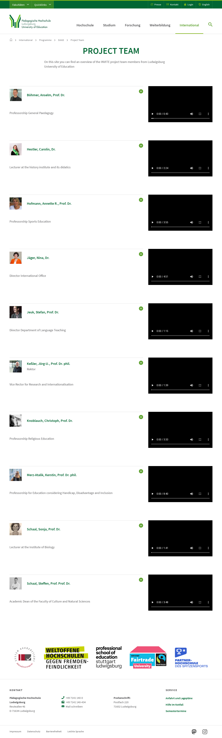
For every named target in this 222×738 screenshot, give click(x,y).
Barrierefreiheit (54, 731)
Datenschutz (33, 731)
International (189, 25)
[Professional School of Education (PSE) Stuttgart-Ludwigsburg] (109, 657)
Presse (157, 4)
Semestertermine (176, 711)
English (206, 4)
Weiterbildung (160, 25)
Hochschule (85, 25)
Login (190, 4)
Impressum (15, 731)
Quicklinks (40, 4)
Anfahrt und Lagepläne (179, 698)
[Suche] (210, 25)
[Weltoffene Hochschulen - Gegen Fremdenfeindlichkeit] (66, 657)
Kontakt (174, 4)
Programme (45, 40)
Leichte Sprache (75, 731)
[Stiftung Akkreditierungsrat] (25, 657)
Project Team (77, 40)
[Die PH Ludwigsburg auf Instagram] (204, 732)
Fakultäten (18, 4)
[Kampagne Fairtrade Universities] (148, 657)
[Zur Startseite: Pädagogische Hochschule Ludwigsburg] (30, 21)
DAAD (61, 40)
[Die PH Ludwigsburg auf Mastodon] (194, 732)
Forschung (132, 25)
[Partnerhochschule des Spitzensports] (191, 657)
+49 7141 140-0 (74, 698)
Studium (109, 25)
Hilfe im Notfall (174, 704)
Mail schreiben (74, 706)
